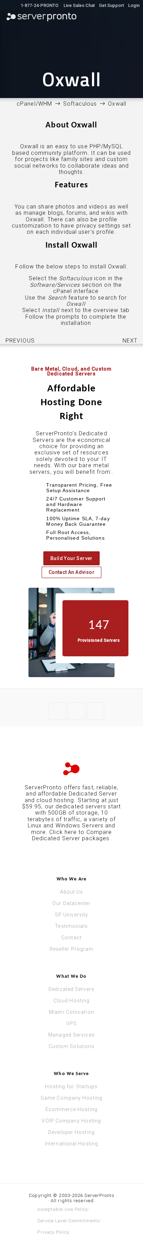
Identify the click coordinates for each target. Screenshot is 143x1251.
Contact (71, 937)
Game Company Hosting (71, 1098)
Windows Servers (80, 825)
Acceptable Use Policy (62, 1209)
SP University (71, 914)
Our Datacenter (71, 903)
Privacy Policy (53, 1232)
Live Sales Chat (78, 5)
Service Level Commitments (68, 1220)
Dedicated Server (93, 793)
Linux (35, 825)
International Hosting (71, 1143)
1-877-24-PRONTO (39, 5)
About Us (71, 892)
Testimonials (71, 926)
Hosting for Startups (71, 1086)
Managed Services (71, 1035)
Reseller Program (72, 949)
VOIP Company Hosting (71, 1121)
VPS (71, 1023)
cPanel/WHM (34, 104)
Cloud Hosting (71, 1000)
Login (134, 5)
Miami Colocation (71, 1012)
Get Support (111, 5)
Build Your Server (71, 558)
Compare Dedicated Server (72, 835)
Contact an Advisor (71, 572)
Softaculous (80, 103)
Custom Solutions (72, 1046)
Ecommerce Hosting (71, 1109)
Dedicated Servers (71, 989)
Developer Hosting (71, 1132)
